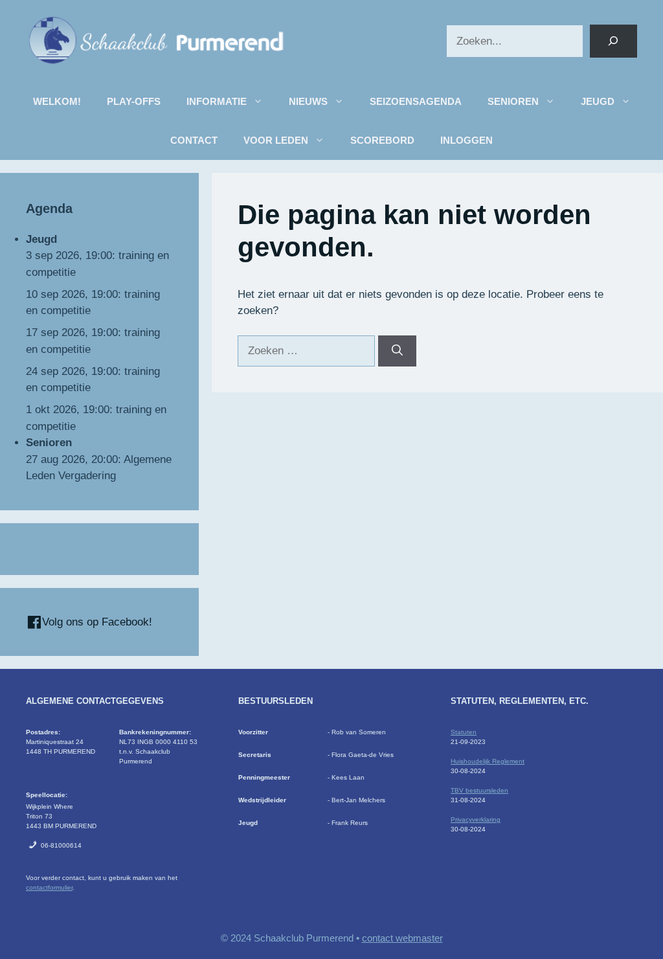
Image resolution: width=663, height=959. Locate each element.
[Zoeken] (613, 41)
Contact (194, 140)
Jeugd (597, 101)
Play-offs (134, 101)
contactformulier (49, 887)
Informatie (216, 101)
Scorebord (382, 140)
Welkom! (57, 101)
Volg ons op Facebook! (95, 622)
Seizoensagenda (416, 101)
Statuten (464, 732)
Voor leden (275, 140)
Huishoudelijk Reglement (487, 761)
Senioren (513, 101)
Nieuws (308, 101)
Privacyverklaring (475, 819)
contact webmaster (402, 937)
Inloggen (466, 140)
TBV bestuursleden (479, 790)
